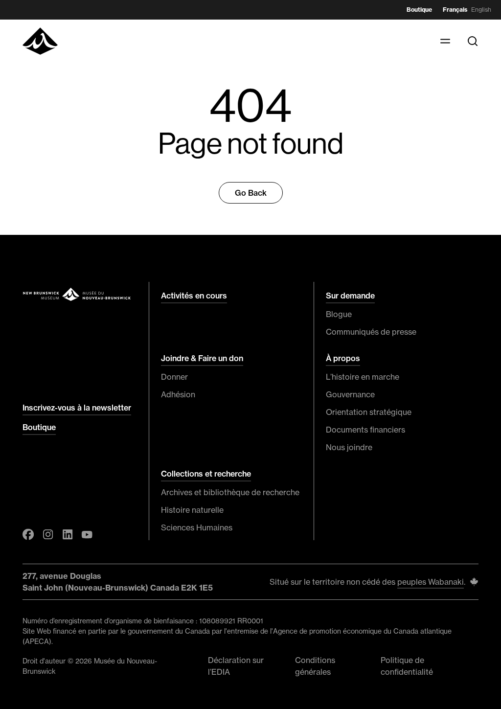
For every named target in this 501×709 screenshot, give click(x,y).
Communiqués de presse (371, 332)
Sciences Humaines (196, 527)
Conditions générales (315, 666)
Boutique (419, 9)
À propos (343, 358)
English (481, 9)
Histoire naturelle (192, 510)
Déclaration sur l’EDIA (236, 666)
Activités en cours (194, 295)
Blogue (339, 314)
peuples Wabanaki (430, 582)
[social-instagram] (48, 534)
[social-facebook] (28, 534)
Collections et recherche (206, 474)
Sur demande (350, 295)
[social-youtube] (87, 534)
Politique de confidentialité (407, 666)
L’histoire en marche (362, 377)
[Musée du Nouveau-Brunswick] (40, 41)
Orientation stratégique (368, 412)
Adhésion (178, 394)
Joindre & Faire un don (202, 358)
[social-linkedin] (67, 534)
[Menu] (445, 41)
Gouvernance (350, 394)
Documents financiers (365, 430)
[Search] (472, 41)
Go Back (251, 193)
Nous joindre (349, 447)
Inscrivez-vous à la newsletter (77, 407)
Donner (174, 377)
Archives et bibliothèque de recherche (230, 492)
